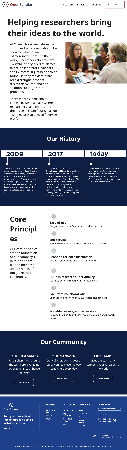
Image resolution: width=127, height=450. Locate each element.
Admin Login (118, 437)
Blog (64, 424)
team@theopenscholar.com (109, 409)
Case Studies (68, 410)
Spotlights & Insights (67, 420)
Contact (82, 426)
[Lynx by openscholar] (96, 437)
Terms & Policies (47, 446)
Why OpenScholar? (68, 414)
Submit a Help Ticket (104, 446)
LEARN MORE (24, 382)
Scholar (105, 436)
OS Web (49, 419)
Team (81, 417)
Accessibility (60, 446)
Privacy (36, 446)
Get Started (114, 4)
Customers (83, 413)
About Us (7, 428)
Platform (68, 5)
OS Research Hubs (50, 411)
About (81, 410)
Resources (82, 5)
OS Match (49, 415)
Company (97, 5)
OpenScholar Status (87, 446)
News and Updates (82, 421)
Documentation (72, 446)
